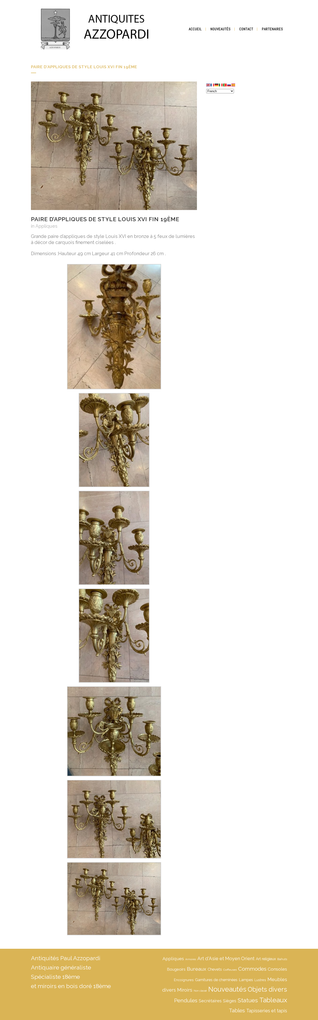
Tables (237, 1010)
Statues (248, 1000)
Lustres (260, 980)
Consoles (277, 969)
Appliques (46, 226)
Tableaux (273, 1000)
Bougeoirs (176, 969)
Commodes (252, 969)
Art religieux (266, 959)
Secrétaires (210, 1000)
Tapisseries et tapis (266, 1010)
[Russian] (229, 84)
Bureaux (196, 969)
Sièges (229, 1000)
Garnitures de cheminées (216, 980)
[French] (212, 84)
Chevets (215, 969)
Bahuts (282, 959)
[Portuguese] (225, 84)
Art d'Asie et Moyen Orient (225, 958)
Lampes (246, 980)
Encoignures (184, 980)
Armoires (190, 959)
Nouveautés (227, 989)
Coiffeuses (230, 969)
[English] (208, 84)
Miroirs (184, 990)
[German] (217, 84)
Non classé (200, 990)
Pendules (185, 1000)
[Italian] (221, 84)
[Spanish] (233, 84)
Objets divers (267, 989)
